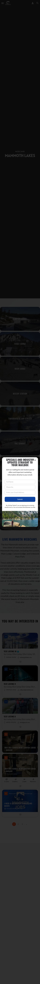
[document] (20, 492)
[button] (35, 460)
